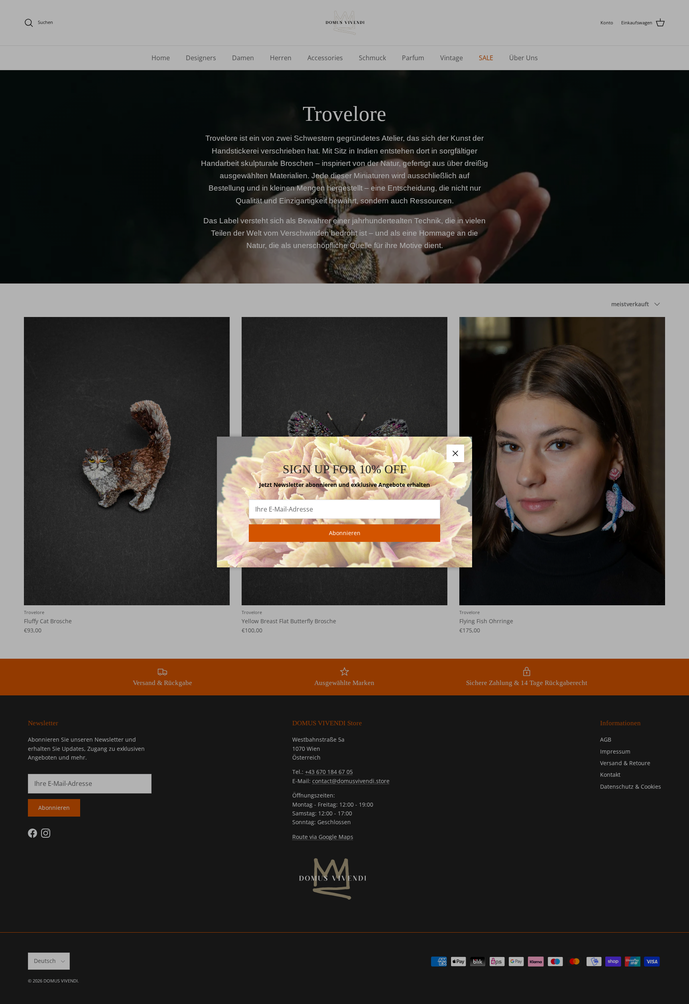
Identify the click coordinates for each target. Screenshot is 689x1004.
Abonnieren (344, 533)
